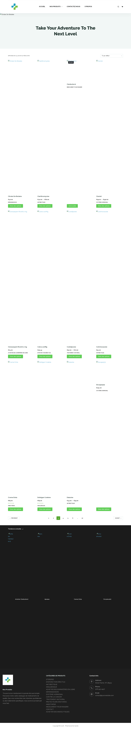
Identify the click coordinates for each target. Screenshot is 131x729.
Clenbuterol (71, 84)
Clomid (99, 196)
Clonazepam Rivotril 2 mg (17, 347)
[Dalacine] (80, 427)
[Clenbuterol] (80, 70)
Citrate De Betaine (15, 196)
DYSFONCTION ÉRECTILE (44, 352)
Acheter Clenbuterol (21, 599)
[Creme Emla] (21, 427)
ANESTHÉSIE (11, 505)
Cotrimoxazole (101, 347)
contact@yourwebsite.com (104, 695)
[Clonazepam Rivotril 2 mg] (21, 277)
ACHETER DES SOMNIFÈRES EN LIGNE (18, 352)
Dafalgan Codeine (44, 497)
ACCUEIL (42, 6)
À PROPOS (88, 6)
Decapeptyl (100, 385)
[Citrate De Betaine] (21, 126)
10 (82, 518)
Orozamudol (107, 599)
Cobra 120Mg (42, 347)
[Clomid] (109, 126)
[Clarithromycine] (50, 126)
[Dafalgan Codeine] (50, 427)
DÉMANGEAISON (12, 202)
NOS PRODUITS (55, 6)
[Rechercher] (118, 6)
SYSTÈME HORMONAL (102, 202)
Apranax (47, 599)
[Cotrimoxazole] (109, 277)
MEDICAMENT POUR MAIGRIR (74, 87)
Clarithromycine (43, 196)
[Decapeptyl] (109, 371)
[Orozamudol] (99, 599)
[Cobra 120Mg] (50, 277)
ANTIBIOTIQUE (41, 202)
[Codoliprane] (80, 277)
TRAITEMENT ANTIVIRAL (73, 352)
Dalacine (70, 497)
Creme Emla (12, 497)
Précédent (14, 518)
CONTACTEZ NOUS (73, 6)
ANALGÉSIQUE (41, 505)
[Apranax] (40, 599)
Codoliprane (71, 347)
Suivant (117, 518)
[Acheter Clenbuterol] (10, 599)
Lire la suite (72, 206)
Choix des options (15, 206)
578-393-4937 (100, 689)
